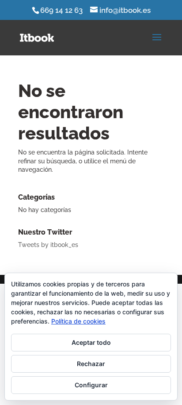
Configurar (91, 385)
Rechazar (91, 363)
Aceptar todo (91, 342)
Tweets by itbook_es (48, 244)
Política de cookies (78, 321)
